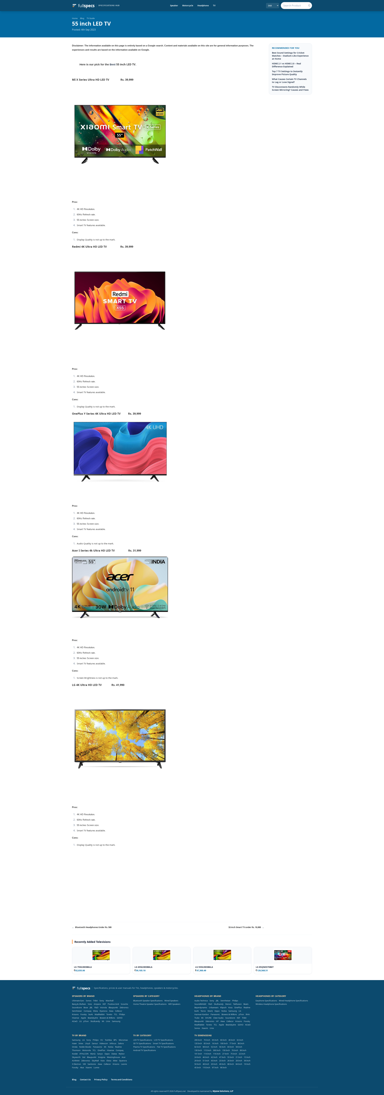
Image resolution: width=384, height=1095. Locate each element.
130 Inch (198, 1050)
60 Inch (223, 1040)
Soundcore (77, 1007)
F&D (96, 1007)
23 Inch (222, 1060)
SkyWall (95, 1060)
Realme (247, 1007)
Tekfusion (237, 1004)
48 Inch (206, 1064)
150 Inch (226, 1050)
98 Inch (206, 1046)
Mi (103, 1021)
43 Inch (214, 1060)
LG (80, 1021)
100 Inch (224, 1043)
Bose (86, 1007)
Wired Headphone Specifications (293, 1000)
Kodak (75, 1053)
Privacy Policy (100, 1079)
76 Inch (235, 1050)
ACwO (74, 1021)
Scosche (124, 1004)
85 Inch (207, 1043)
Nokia (224, 1011)
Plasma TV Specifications (144, 1046)
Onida (74, 1046)
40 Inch (231, 1040)
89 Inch (243, 1050)
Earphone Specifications (266, 1000)
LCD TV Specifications (163, 1040)
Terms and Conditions (121, 1079)
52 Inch (214, 1046)
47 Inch (222, 1057)
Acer (124, 1057)
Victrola (103, 1007)
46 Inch (206, 1057)
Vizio (90, 1004)
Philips (122, 1014)
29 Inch (197, 1060)
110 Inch (206, 1067)
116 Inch (216, 1053)
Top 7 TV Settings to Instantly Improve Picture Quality (287, 73)
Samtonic (92, 1064)
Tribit (95, 1000)
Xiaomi (205, 1028)
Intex (81, 1043)
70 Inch (207, 1040)
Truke (196, 1017)
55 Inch (230, 1057)
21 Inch (239, 1057)
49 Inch (222, 1064)
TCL (115, 1014)
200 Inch (198, 1040)
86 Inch (241, 1043)
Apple (83, 1017)
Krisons (75, 1014)
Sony (101, 1000)
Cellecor (118, 1011)
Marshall (109, 1000)
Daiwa (114, 1053)
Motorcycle (187, 5)
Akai (82, 1067)
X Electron (76, 1064)
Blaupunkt (113, 1007)
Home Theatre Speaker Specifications (149, 1004)
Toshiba (108, 1040)
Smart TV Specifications (163, 1043)
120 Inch (198, 1043)
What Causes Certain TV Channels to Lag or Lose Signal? (289, 80)
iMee (115, 1060)
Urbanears (213, 1007)
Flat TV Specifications (166, 1046)
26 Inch (230, 1060)
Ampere (97, 1004)
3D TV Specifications (142, 1043)
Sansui (95, 1043)
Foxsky (83, 1014)
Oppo (217, 1011)
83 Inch (230, 1046)
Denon (228, 1004)
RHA (248, 1014)
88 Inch (230, 1064)
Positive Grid (113, 1004)
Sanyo (100, 1053)
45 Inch (197, 1067)
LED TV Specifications (142, 1040)
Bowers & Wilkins (107, 1017)
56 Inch (222, 1046)
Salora (121, 1043)
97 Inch (215, 1067)
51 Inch (206, 1060)
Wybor (122, 1053)
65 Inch (215, 1040)
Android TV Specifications (144, 1050)
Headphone (203, 5)
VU (101, 1040)
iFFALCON (84, 1053)
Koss (230, 1007)
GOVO (119, 1017)
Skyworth (76, 1057)
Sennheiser (77, 1011)
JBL (91, 1007)
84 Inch (239, 1064)
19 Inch (247, 1064)
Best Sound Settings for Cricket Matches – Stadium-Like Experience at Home (290, 55)
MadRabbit (100, 1014)
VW (84, 1064)
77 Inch (233, 1043)
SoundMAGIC (200, 1004)
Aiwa (111, 1011)
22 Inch (242, 1053)
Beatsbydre (93, 1017)
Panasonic (215, 1014)
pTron (86, 1021)
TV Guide (91, 18)
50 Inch (197, 1064)
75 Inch (234, 1053)
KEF (104, 1004)
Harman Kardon (201, 1014)
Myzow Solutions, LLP (223, 1091)
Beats (245, 1004)
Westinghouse (113, 1057)
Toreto (109, 1014)
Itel (83, 1057)
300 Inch (216, 1050)
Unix (108, 1021)
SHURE (208, 1017)
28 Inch (239, 1060)
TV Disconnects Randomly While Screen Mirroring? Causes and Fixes (290, 88)
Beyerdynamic (200, 1007)
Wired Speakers (171, 1000)
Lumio (96, 1067)
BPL (115, 1040)
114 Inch (207, 1053)
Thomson (76, 1050)
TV (214, 5)
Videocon (103, 1043)
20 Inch (214, 1064)
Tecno (203, 1011)
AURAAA (76, 1060)
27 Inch (225, 1053)
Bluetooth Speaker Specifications (148, 1000)
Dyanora (103, 1011)
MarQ (210, 1011)
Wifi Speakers (174, 1004)
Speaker (174, 5)
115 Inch (207, 1050)
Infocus (113, 1043)
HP (217, 1021)
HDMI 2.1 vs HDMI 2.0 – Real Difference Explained (286, 65)
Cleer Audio (218, 1017)
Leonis (124, 1064)
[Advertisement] (168, 895)
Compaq (87, 1011)
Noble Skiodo (85, 1046)
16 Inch (215, 1043)
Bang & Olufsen (79, 1004)
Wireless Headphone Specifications (271, 1004)
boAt (90, 1014)
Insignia (101, 1057)
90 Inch (223, 1067)
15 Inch (247, 1057)
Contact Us (85, 1079)
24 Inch (197, 1057)
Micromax (123, 1040)
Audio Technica (201, 1000)
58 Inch (239, 1046)
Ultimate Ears (78, 1000)
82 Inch (197, 1046)
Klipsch (223, 1007)
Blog (82, 18)
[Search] (309, 5)
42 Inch (214, 1057)
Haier (74, 1043)
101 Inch (198, 1053)
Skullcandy (95, 1021)
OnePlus (238, 1007)
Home (75, 18)
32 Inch (240, 1040)
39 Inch (247, 1060)
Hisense (75, 1017)
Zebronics (124, 1007)
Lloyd (87, 1043)
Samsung (116, 1021)
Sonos (88, 1000)
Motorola (86, 1050)
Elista (95, 1011)
